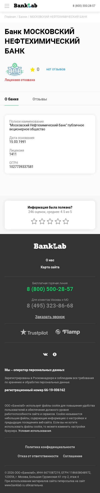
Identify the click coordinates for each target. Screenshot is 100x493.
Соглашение (72, 456)
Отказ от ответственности (38, 456)
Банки (23, 16)
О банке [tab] (12, 99)
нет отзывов (55, 69)
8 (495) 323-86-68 (50, 305)
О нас (50, 260)
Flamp (67, 332)
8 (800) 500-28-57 (84, 5)
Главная (10, 16)
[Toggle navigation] (7, 6)
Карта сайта (50, 267)
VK (45, 354)
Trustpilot (34, 332)
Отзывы (40, 99)
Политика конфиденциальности (50, 447)
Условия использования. (35, 431)
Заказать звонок (50, 317)
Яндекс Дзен (54, 354)
